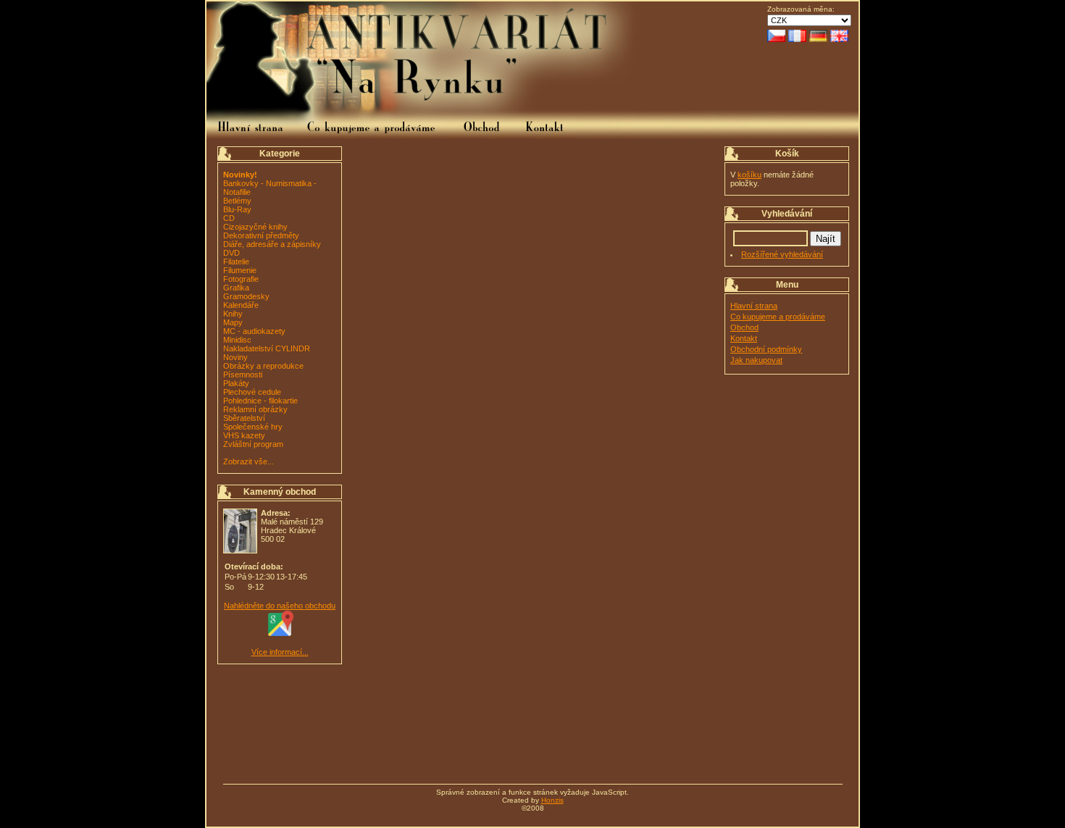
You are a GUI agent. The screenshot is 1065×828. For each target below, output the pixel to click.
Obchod (744, 327)
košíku (749, 174)
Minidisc (237, 339)
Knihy (233, 313)
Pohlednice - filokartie (260, 400)
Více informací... (280, 652)
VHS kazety (244, 435)
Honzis (552, 800)
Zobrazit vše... (248, 461)
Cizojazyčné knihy (255, 226)
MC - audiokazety (254, 331)
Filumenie (239, 270)
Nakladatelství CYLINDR (266, 348)
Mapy (233, 322)
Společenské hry (253, 426)
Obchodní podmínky (766, 349)
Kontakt (743, 338)
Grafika (236, 287)
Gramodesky (246, 296)
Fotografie (241, 279)
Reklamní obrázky (255, 409)
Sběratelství (244, 418)
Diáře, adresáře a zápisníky (272, 244)
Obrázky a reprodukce (263, 365)
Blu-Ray (237, 209)
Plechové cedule (252, 392)
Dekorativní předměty (261, 235)
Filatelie (236, 261)
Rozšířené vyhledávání (782, 254)
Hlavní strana (753, 305)
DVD (231, 252)
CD (229, 218)
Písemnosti (242, 374)
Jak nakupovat (756, 360)
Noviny (235, 357)
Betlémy (237, 200)
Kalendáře (241, 305)
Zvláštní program (253, 444)
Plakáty (236, 383)
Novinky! (240, 174)
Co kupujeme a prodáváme (777, 316)
